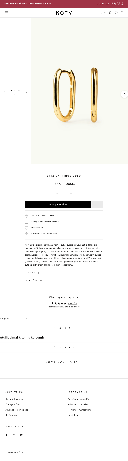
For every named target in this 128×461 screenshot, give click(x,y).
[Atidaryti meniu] (6, 12)
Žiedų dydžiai (12, 404)
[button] (69, 328)
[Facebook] (6, 435)
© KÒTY (18, 452)
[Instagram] (14, 435)
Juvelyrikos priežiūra (16, 409)
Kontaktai (73, 415)
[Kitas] (26, 92)
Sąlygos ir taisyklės (78, 399)
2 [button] (60, 327)
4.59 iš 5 (72, 303)
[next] (124, 94)
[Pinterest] (21, 435)
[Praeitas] (4, 92)
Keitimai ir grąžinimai (80, 409)
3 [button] (65, 327)
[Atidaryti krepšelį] (122, 13)
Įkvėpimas (11, 415)
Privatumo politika (78, 404)
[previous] (34, 94)
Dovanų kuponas (14, 399)
